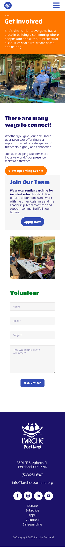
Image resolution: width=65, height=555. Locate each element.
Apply (32, 515)
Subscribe (32, 510)
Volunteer (33, 520)
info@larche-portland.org (32, 482)
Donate (32, 506)
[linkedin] (38, 496)
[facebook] (17, 496)
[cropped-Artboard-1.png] (8, 3)
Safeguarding (32, 524)
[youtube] (48, 496)
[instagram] (28, 496)
